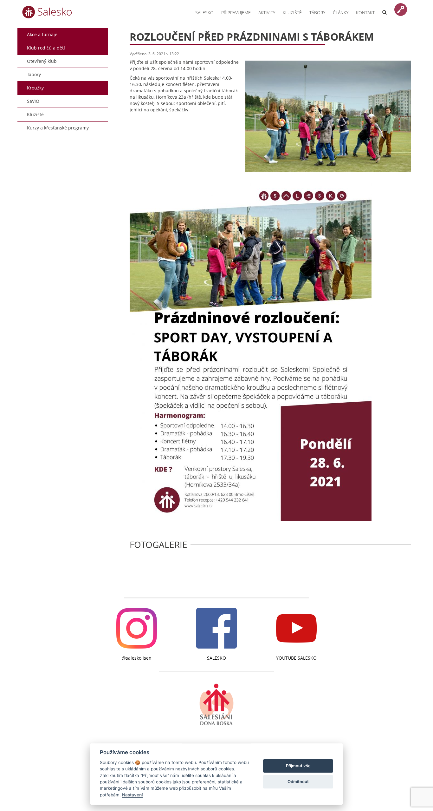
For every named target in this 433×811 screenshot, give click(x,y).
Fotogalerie (158, 545)
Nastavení (132, 794)
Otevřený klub (42, 61)
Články (340, 13)
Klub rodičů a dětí (46, 48)
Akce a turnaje (42, 34)
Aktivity (266, 13)
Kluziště (292, 13)
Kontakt (365, 13)
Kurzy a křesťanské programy (58, 128)
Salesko (204, 13)
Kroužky (35, 88)
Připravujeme (236, 13)
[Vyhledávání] (384, 8)
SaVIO (33, 101)
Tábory (317, 13)
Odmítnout (298, 781)
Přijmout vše (298, 765)
